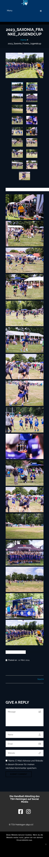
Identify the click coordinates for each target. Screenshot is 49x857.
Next (37, 65)
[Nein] (45, 844)
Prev (12, 65)
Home (24, 40)
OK (24, 845)
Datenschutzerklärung (24, 851)
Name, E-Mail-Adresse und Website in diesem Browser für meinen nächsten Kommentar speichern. (24, 764)
